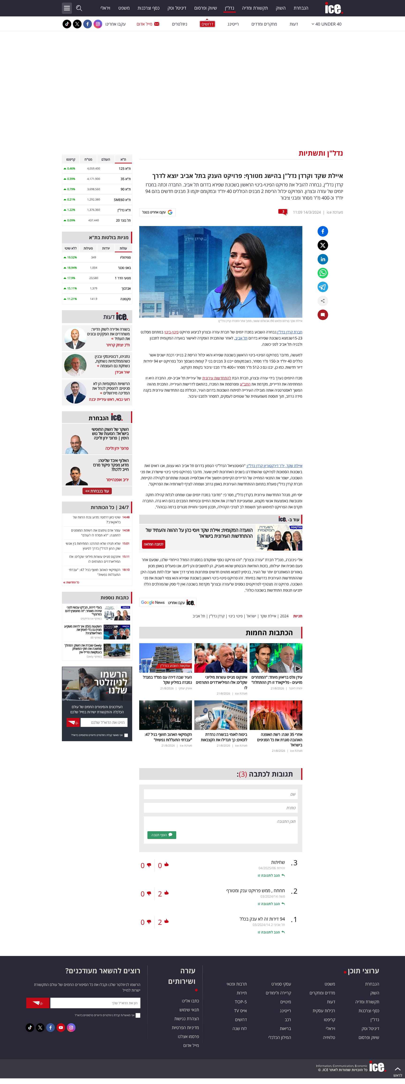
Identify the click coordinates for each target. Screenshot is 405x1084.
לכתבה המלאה (153, 544)
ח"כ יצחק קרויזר (118, 344)
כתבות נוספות (115, 597)
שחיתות (278, 862)
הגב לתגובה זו (269, 875)
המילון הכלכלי (279, 1037)
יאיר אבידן (122, 372)
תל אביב (241, 338)
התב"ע (245, 384)
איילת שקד (268, 616)
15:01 (126, 543)
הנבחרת (301, 8)
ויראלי (105, 8)
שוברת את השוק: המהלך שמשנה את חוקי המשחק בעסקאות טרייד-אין (83, 648)
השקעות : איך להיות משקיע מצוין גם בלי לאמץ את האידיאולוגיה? (83, 629)
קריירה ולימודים (278, 993)
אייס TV (240, 1010)
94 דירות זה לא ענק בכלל (262, 919)
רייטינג (233, 24)
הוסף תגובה (159, 835)
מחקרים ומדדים (264, 24)
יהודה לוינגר (295, 688)
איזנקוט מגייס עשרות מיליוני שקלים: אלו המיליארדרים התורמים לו (221, 682)
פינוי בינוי (236, 616)
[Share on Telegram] (323, 287)
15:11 (126, 557)
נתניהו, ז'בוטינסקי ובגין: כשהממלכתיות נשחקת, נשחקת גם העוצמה (112, 361)
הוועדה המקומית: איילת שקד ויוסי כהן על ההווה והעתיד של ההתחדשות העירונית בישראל (199, 533)
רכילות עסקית (324, 1010)
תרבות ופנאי (237, 984)
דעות (294, 24)
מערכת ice (335, 212)
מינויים (285, 1002)
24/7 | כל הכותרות (110, 507)
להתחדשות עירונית (216, 378)
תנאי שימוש (189, 1009)
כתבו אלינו (190, 1001)
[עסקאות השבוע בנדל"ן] (165, 657)
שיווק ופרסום (205, 8)
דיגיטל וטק (177, 8)
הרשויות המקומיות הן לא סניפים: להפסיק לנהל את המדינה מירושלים (111, 388)
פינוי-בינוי (171, 332)
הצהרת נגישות (186, 1018)
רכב (288, 1019)
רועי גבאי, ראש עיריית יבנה (109, 399)
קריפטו (329, 1019)
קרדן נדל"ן (217, 616)
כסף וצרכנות (149, 8)
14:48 (126, 517)
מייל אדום (144, 24)
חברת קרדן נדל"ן (289, 332)
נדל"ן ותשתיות (321, 153)
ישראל (251, 616)
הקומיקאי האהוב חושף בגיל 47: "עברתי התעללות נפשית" (168, 737)
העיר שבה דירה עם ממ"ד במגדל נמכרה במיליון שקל (167, 680)
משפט (124, 8)
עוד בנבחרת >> (97, 491)
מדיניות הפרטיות (185, 1027)
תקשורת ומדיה (255, 8)
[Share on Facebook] (323, 231)
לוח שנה (239, 1028)
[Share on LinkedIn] (323, 259)
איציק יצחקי (185, 688)
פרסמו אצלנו (188, 1036)
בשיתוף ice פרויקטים (91, 618)
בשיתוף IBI (96, 637)
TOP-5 (241, 1002)
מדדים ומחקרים (322, 993)
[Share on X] (323, 245)
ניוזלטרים (179, 24)
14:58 (126, 530)
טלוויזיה (329, 1037)
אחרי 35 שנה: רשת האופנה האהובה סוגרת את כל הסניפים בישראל (279, 740)
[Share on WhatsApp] (323, 273)
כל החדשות (72, 582)
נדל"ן (229, 8)
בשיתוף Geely (94, 656)
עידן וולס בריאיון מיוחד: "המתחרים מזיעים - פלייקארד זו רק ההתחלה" (276, 680)
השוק (281, 8)
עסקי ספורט (281, 984)
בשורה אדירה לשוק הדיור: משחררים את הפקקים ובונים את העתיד (108, 334)
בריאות (285, 1028)
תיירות (242, 993)
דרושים (241, 1019)
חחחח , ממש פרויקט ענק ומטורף (255, 891)
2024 (284, 616)
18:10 (126, 570)
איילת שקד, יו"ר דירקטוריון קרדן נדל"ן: (274, 465)
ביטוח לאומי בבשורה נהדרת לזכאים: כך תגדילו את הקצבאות (224, 737)
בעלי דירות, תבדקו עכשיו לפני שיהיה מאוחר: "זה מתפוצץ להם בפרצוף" (83, 610)
